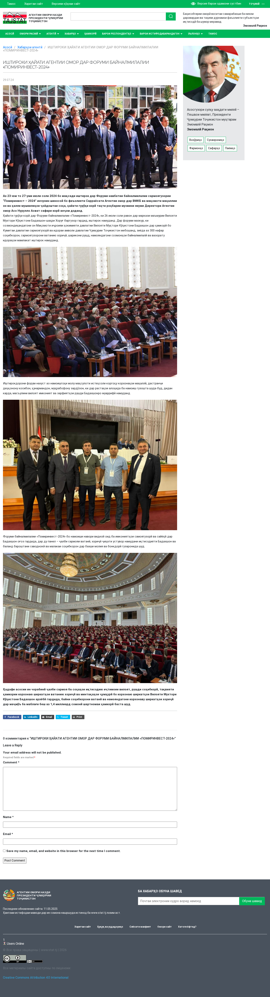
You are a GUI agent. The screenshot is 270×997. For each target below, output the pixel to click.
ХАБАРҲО (70, 33)
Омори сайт (164, 926)
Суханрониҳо (215, 139)
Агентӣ (51, 33)
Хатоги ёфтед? (187, 926)
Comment (11, 762)
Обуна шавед (252, 901)
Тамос (11, 4)
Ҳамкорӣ (90, 33)
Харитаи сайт (33, 4)
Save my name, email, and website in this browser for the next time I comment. (63, 851)
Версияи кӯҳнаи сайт (66, 4)
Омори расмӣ (29, 33)
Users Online (13, 941)
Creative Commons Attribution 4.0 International (35, 977)
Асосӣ (9, 33)
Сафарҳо (214, 148)
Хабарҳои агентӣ (29, 47)
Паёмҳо (230, 148)
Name (8, 817)
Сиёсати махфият (140, 926)
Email (8, 834)
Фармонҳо (196, 148)
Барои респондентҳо (116, 33)
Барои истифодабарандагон (159, 33)
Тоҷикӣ (254, 4)
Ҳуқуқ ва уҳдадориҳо (110, 926)
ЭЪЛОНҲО (194, 33)
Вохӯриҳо (195, 139)
